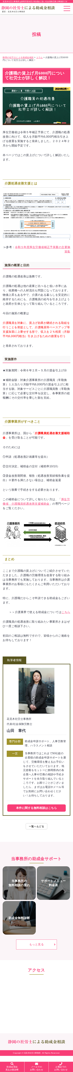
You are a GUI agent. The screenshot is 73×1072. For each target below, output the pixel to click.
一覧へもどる (36, 826)
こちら (65, 612)
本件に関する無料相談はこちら (36, 807)
